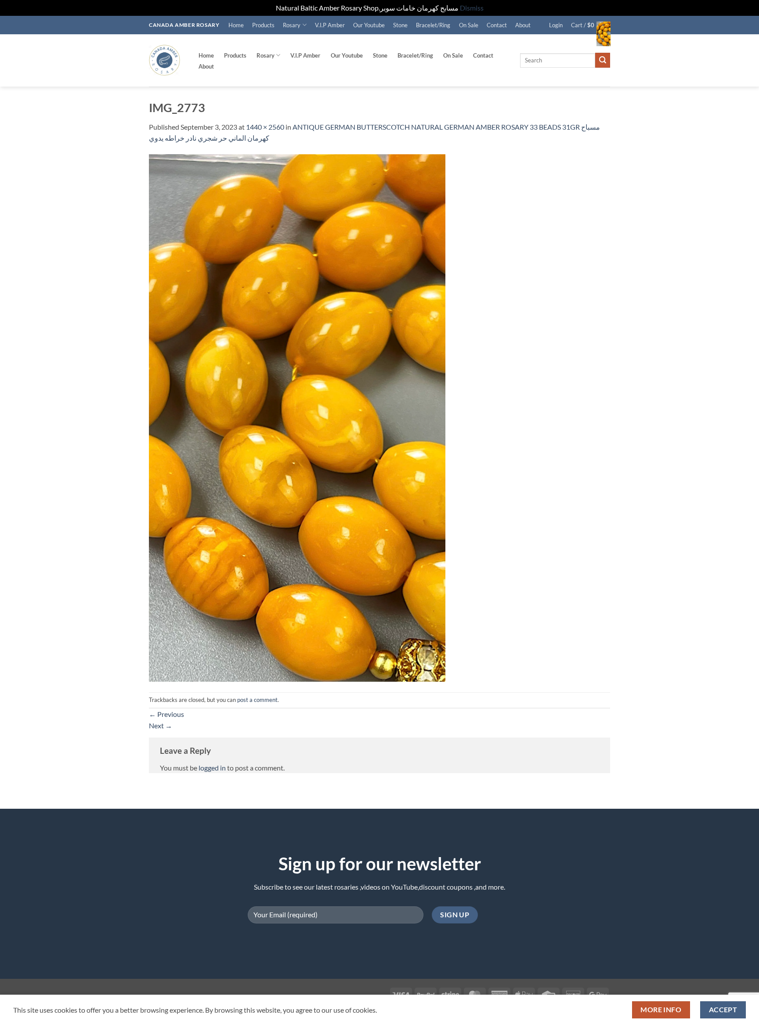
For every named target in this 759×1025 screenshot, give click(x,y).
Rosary (291, 25)
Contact (497, 25)
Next (160, 725)
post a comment (257, 699)
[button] (556, 25)
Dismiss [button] (472, 8)
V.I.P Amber (330, 25)
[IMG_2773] (297, 417)
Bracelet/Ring (433, 25)
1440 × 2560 (265, 127)
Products (263, 25)
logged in (212, 767)
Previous (166, 714)
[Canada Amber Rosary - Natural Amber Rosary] (164, 60)
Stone (400, 25)
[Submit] (602, 60)
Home (236, 25)
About (523, 25)
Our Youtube (369, 25)
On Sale (468, 25)
